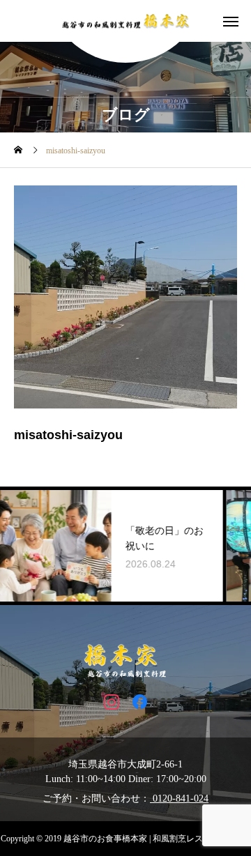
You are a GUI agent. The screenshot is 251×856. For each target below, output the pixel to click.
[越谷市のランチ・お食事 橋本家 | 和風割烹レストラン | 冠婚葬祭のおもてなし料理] (125, 21)
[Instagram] (111, 701)
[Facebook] (140, 701)
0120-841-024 (179, 798)
